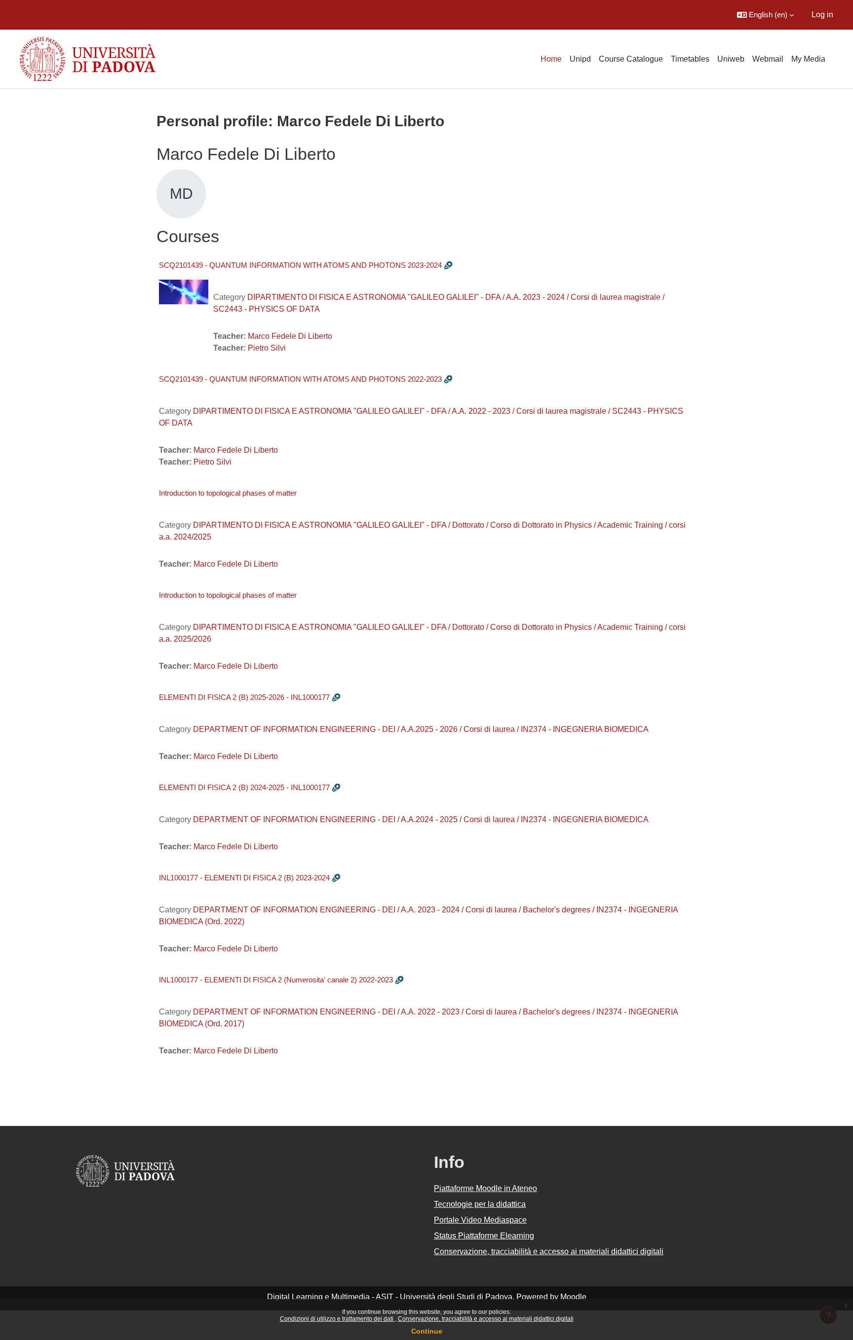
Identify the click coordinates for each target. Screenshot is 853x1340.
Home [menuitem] (551, 59)
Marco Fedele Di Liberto (290, 336)
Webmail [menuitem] (767, 59)
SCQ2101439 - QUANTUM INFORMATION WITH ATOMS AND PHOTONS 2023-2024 (300, 265)
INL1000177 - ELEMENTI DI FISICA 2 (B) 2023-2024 (244, 877)
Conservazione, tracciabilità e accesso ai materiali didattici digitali (486, 1318)
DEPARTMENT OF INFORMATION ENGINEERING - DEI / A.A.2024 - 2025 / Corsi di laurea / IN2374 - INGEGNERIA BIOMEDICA (421, 819)
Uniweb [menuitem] (730, 59)
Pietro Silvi (267, 348)
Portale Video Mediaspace (480, 1220)
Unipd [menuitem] (580, 59)
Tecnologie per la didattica (480, 1204)
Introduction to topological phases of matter (228, 493)
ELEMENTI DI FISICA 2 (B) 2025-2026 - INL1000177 (244, 697)
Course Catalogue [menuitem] (631, 59)
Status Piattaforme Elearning (484, 1235)
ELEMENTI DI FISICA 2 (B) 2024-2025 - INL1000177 (244, 787)
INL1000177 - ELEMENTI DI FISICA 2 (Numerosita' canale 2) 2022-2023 (276, 980)
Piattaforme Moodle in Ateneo (485, 1188)
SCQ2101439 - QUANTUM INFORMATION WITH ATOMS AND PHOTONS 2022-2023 (300, 379)
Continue (426, 1331)
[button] (765, 15)
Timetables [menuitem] (690, 59)
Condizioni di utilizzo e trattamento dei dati (337, 1318)
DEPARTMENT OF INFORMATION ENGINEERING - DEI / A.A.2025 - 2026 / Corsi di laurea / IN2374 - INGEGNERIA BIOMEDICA (421, 729)
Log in (822, 14)
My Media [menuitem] (808, 59)
